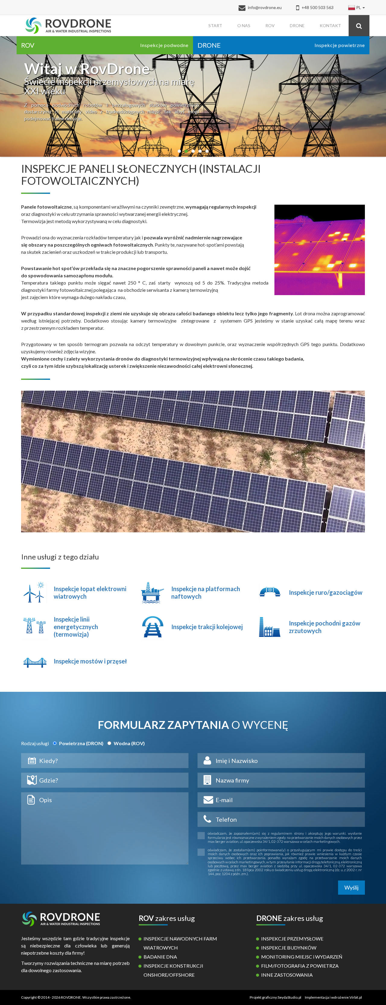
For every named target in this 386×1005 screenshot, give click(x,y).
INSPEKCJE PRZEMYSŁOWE (292, 938)
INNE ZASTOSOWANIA (287, 975)
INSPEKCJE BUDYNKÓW (288, 947)
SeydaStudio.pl (289, 997)
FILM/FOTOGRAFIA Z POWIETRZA (300, 966)
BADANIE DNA (160, 956)
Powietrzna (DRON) (80, 743)
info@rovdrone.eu (265, 7)
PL (358, 7)
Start (215, 25)
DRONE (297, 25)
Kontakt (330, 25)
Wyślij (351, 887)
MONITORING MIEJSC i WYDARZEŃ (301, 956)
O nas (243, 25)
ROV (270, 25)
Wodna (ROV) (129, 743)
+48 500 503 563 (317, 7)
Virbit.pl (356, 997)
